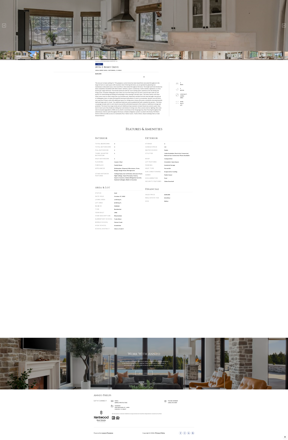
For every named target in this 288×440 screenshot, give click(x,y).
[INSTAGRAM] (184, 433)
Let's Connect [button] (144, 373)
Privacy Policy (160, 433)
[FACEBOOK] (180, 433)
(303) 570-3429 (172, 402)
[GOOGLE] (192, 433)
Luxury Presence (107, 433)
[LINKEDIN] (188, 433)
